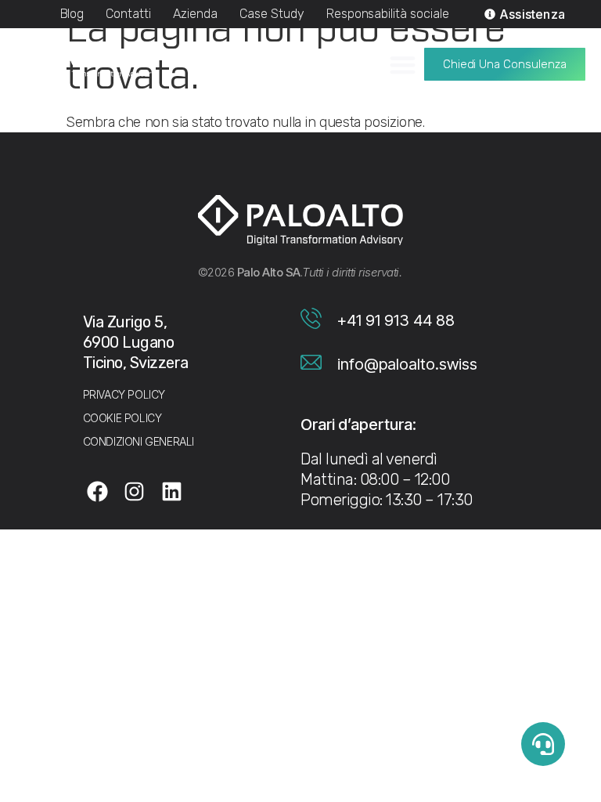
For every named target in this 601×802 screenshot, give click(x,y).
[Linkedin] (171, 491)
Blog (72, 13)
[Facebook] (98, 491)
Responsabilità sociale (387, 13)
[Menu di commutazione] (402, 64)
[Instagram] (134, 491)
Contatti (128, 13)
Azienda (195, 13)
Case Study (271, 13)
